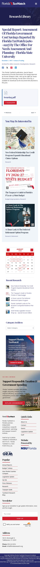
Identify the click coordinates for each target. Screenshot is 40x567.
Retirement (14, 236)
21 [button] (24, 266)
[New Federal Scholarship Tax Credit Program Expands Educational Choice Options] (8, 287)
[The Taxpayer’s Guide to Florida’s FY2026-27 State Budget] (8, 294)
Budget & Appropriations (12, 199)
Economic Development (21, 64)
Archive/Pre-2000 (7, 64)
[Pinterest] (11, 68)
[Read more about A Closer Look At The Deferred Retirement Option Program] (20, 215)
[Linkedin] (16, 68)
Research (32, 64)
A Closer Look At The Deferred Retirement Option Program (20, 299)
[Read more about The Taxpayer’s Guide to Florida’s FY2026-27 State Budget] (20, 178)
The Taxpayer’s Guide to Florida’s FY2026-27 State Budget (21, 294)
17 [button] (8, 266)
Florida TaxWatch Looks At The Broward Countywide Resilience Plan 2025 (22, 305)
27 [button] (20, 268)
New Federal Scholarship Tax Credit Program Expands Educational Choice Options (19, 155)
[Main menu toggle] (36, 4)
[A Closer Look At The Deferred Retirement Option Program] (8, 299)
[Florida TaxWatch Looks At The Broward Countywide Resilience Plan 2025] (8, 304)
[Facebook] (3, 68)
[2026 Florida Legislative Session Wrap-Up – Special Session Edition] (8, 311)
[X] (7, 68)
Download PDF (11, 103)
